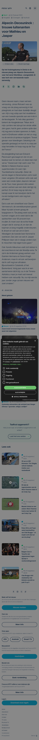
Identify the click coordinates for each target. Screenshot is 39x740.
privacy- (7, 361)
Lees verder (24, 361)
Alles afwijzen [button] (20, 392)
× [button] (35, 341)
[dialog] (19, 370)
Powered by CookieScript (29, 399)
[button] (19, 364)
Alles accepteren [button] (20, 387)
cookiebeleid (16, 361)
